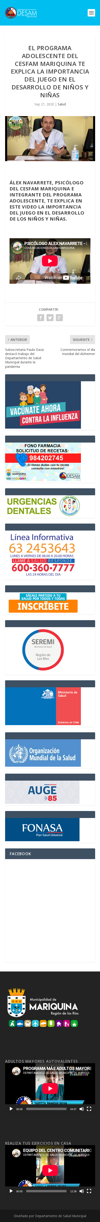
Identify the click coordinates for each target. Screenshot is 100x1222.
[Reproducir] (11, 1109)
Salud (62, 104)
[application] (50, 1088)
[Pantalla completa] (89, 1109)
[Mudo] (81, 1109)
